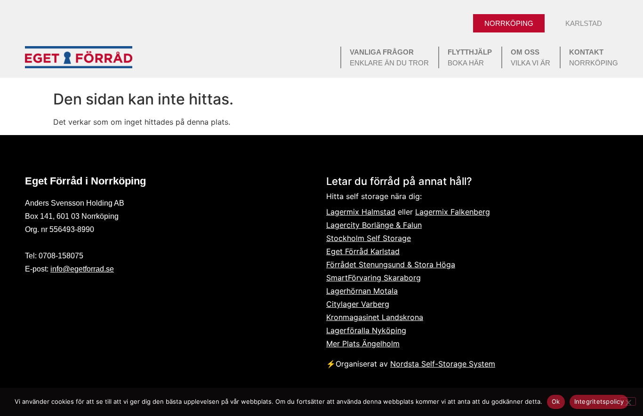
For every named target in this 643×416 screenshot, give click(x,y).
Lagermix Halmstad (360, 211)
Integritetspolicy (599, 401)
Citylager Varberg (357, 304)
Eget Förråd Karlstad (363, 251)
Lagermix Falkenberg (452, 211)
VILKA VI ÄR (530, 57)
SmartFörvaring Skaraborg (373, 277)
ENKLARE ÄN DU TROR (389, 57)
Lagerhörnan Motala (362, 291)
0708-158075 (61, 256)
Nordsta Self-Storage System (442, 363)
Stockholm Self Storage (368, 238)
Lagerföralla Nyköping (366, 330)
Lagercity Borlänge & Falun (374, 225)
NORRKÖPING (593, 57)
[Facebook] (33, 294)
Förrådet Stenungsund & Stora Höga (390, 264)
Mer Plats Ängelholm (363, 343)
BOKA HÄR (470, 57)
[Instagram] (57, 294)
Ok (556, 401)
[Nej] (628, 401)
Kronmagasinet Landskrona (374, 317)
